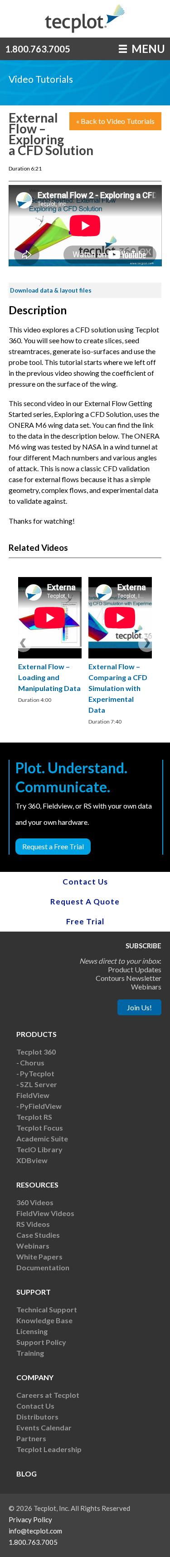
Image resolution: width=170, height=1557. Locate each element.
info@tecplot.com (35, 1531)
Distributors (37, 1416)
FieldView (32, 1095)
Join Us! (139, 1007)
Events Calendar (44, 1427)
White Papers (39, 1256)
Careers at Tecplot (47, 1395)
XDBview (32, 1160)
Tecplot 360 (36, 1051)
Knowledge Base (44, 1320)
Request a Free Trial (53, 846)
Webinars (32, 1245)
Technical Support (46, 1309)
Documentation (42, 1267)
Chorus (32, 1062)
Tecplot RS (34, 1116)
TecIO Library (39, 1149)
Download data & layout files (51, 290)
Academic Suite (42, 1138)
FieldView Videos (45, 1213)
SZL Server (38, 1084)
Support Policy (41, 1342)
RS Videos (33, 1224)
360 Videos (34, 1202)
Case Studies (38, 1234)
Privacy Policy (30, 1519)
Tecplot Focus (39, 1127)
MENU (147, 48)
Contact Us (85, 881)
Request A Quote (85, 901)
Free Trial (85, 921)
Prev (23, 643)
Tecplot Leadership (49, 1449)
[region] (50, 641)
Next (146, 643)
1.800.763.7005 (37, 48)
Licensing (32, 1331)
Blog (26, 1473)
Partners (31, 1438)
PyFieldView (41, 1106)
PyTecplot (37, 1073)
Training (30, 1353)
